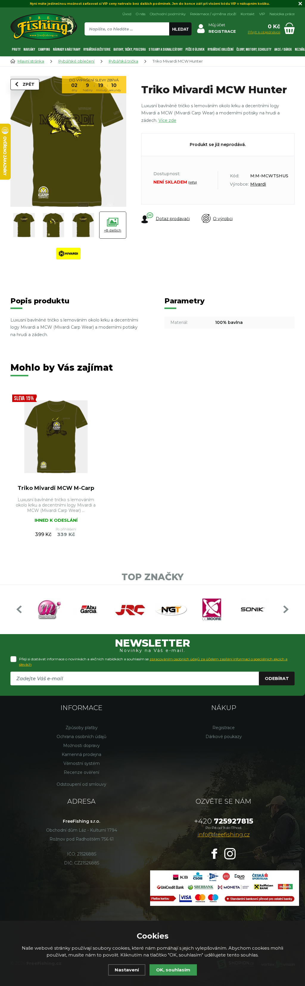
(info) (192, 182)
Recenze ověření (81, 772)
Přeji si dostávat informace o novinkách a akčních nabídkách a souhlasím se (153, 662)
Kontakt (248, 14)
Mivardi (258, 184)
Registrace (223, 727)
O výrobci (223, 218)
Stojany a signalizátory (166, 49)
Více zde (167, 120)
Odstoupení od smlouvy (81, 784)
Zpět (29, 84)
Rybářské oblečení (221, 49)
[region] (138, 41)
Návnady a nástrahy (66, 49)
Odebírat (277, 678)
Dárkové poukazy (224, 736)
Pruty (16, 49)
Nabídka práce (282, 14)
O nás (140, 14)
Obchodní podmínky (168, 14)
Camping (44, 49)
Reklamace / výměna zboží (213, 14)
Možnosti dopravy (81, 745)
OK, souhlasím (173, 970)
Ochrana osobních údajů (81, 736)
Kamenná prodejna (81, 754)
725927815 (223, 821)
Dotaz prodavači (173, 218)
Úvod (126, 14)
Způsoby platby (82, 727)
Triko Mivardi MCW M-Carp (56, 488)
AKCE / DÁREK (283, 49)
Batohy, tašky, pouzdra (129, 49)
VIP (262, 14)
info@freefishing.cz (223, 834)
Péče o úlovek (195, 49)
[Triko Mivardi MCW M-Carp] (56, 437)
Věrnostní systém (81, 763)
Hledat (180, 29)
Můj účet (216, 24)
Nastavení (127, 970)
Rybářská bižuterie (97, 49)
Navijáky (29, 49)
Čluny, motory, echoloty (253, 49)
